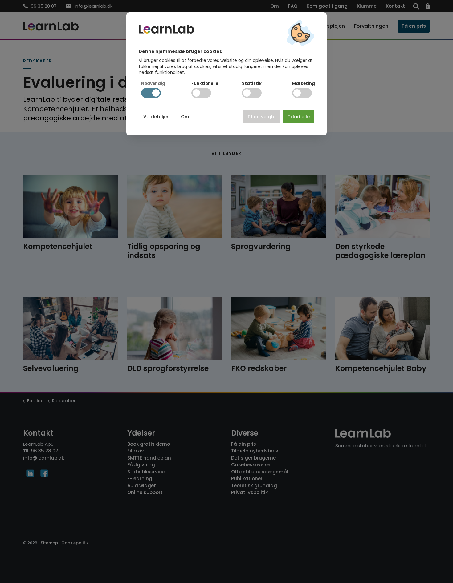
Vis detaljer (156, 117)
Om (185, 117)
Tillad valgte (261, 117)
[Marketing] (302, 93)
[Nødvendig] (151, 93)
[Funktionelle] (201, 93)
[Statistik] (252, 93)
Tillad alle (299, 117)
